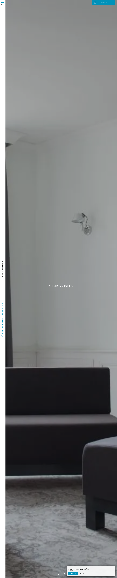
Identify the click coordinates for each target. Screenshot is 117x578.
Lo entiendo (73, 573)
